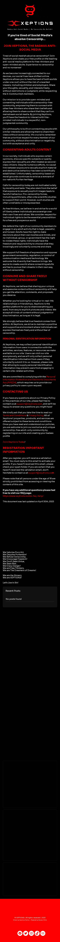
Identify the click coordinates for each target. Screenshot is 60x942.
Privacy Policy (36, 415)
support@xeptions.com (29, 403)
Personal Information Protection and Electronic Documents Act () (29, 379)
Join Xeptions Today (14, 441)
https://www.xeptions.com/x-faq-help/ (23, 496)
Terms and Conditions (14, 415)
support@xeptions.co (41, 472)
